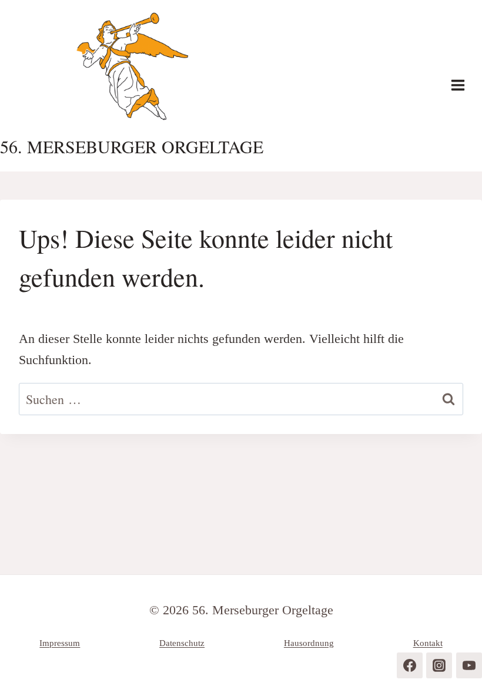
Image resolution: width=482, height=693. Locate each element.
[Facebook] (410, 665)
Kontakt (428, 643)
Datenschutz (182, 643)
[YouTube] (469, 665)
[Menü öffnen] (464, 85)
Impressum (59, 643)
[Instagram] (439, 665)
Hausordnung (309, 643)
